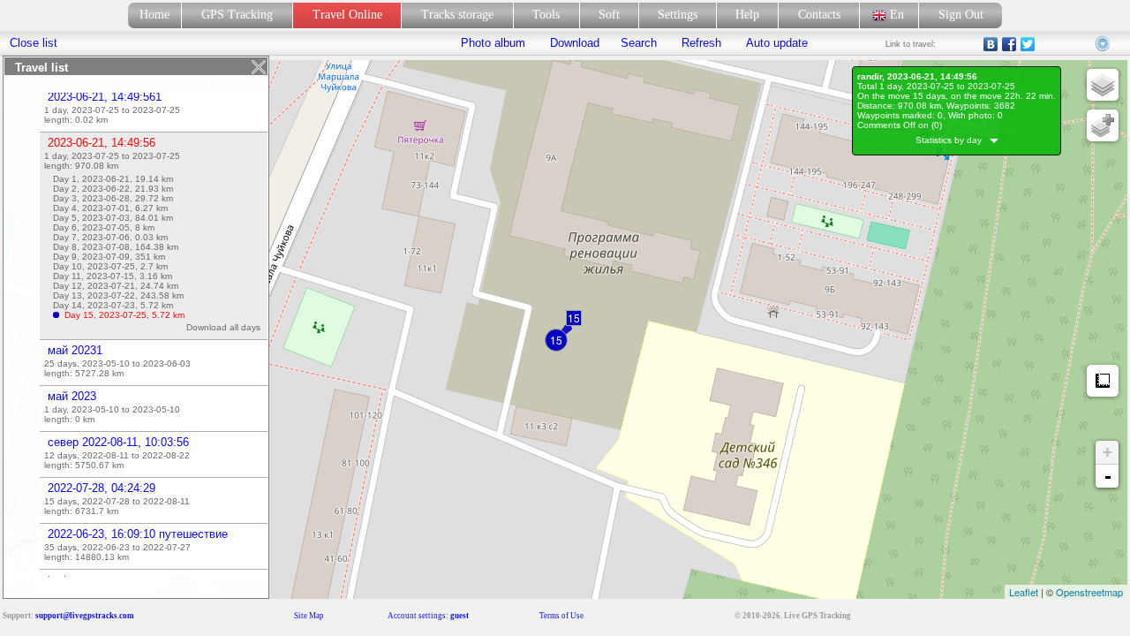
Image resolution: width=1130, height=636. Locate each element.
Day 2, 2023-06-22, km (113, 188)
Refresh (701, 42)
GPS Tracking (237, 14)
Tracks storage (457, 14)
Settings (677, 14)
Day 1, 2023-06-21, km (113, 179)
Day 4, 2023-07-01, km (110, 208)
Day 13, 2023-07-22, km (118, 295)
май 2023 (72, 396)
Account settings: (428, 615)
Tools (546, 14)
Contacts (819, 14)
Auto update (775, 42)
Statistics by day (952, 140)
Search (638, 42)
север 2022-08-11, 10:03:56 (118, 442)
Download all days (226, 327)
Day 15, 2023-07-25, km (124, 315)
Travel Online (347, 14)
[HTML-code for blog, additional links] (1103, 44)
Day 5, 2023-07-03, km (113, 218)
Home (154, 14)
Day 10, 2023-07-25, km (110, 266)
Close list (33, 42)
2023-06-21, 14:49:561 (105, 96)
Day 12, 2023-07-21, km (115, 286)
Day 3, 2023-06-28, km (113, 198)
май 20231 (75, 350)
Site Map (309, 615)
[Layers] (1103, 85)
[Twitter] (1028, 44)
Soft (609, 14)
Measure (1103, 381)
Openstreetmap (1089, 592)
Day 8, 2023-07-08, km (115, 247)
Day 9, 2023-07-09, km (109, 256)
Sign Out (961, 14)
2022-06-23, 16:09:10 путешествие (138, 534)
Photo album (493, 42)
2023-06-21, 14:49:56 (101, 142)
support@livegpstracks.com (84, 615)
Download (572, 42)
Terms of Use (561, 615)
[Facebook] (1009, 44)
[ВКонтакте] (991, 44)
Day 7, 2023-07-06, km (110, 237)
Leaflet (1023, 592)
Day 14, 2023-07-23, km (113, 305)
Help (747, 14)
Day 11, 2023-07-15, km (112, 276)
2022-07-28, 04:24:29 (101, 488)
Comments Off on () (899, 125)
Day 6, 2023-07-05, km (103, 227)
